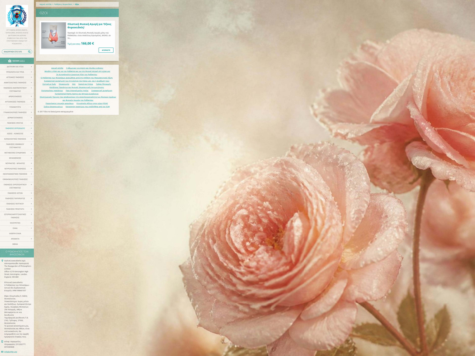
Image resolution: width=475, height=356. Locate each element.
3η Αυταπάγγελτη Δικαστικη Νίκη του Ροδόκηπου (76, 74)
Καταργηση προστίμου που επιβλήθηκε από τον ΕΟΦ (88, 106)
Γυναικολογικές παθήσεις (15, 112)
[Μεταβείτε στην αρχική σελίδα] (17, 14)
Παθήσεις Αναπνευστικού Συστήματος (15, 89)
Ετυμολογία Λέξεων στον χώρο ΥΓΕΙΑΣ (92, 103)
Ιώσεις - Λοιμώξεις (15, 133)
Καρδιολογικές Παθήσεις (15, 139)
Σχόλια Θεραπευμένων (53, 106)
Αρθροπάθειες (15, 96)
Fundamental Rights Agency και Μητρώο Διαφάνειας (77, 94)
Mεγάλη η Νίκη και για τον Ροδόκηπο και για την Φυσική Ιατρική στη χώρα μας (77, 71)
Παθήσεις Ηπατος (15, 123)
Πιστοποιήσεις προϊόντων (52, 90)
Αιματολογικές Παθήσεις (15, 82)
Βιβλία (15, 244)
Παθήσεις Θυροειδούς (15, 128)
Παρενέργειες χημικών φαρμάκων (60, 103)
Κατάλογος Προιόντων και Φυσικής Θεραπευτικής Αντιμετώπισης (76, 87)
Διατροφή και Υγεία (15, 66)
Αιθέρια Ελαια (15, 233)
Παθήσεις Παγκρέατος (15, 198)
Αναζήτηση (29, 51)
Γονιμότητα (15, 107)
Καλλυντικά (15, 223)
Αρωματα (15, 239)
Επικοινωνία (64, 84)
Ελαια (15, 228)
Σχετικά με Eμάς (49, 84)
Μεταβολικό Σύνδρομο (15, 153)
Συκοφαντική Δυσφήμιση (101, 90)
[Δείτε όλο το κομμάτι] (53, 35)
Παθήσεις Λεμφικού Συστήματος (15, 146)
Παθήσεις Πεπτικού (15, 204)
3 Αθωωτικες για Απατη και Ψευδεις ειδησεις (84, 68)
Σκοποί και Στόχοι (85, 84)
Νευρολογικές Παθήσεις (15, 168)
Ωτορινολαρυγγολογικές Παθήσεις (15, 216)
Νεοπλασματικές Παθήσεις (15, 174)
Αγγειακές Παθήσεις (15, 77)
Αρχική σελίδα (45, 4)
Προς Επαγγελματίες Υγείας (77, 90)
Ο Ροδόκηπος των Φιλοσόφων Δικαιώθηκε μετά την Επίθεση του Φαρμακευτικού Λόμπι (77, 78)
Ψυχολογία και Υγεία (15, 72)
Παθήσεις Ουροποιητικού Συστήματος (15, 186)
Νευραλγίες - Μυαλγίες (15, 163)
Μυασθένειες (15, 158)
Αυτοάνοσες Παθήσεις (15, 102)
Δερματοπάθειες (15, 117)
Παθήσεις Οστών (15, 193)
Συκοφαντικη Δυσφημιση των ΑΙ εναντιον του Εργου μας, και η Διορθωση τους (76, 81)
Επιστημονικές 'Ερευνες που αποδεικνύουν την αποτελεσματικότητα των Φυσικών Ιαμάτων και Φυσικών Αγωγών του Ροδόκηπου (78, 98)
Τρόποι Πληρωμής (103, 84)
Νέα (73, 84)
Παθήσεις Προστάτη (15, 209)
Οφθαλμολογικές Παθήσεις (15, 179)
